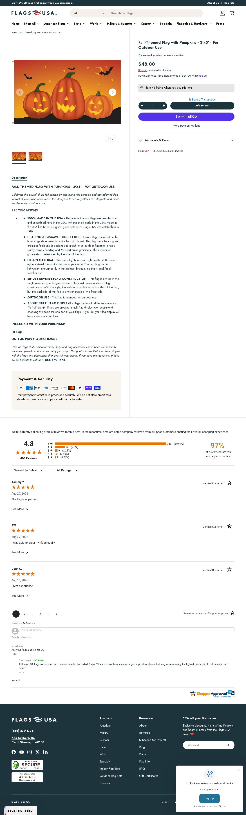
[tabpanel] (66, 273)
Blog (142, 747)
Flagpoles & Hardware (192, 24)
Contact (165, 801)
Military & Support (119, 24)
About (143, 725)
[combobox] (136, 13)
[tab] (19, 177)
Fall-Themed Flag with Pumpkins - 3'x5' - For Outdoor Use (42, 32)
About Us (213, 3)
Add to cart (202, 105)
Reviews (105, 783)
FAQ (142, 769)
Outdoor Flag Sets (111, 776)
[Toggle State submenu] (84, 23)
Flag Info (229, 3)
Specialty (166, 24)
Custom (146, 24)
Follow (14, 654)
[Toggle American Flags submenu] (68, 23)
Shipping (142, 70)
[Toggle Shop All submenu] (38, 23)
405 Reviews (33, 458)
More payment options (186, 125)
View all (16, 680)
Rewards (144, 733)
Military (104, 733)
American (105, 725)
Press (220, 24)
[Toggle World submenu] (101, 23)
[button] (232, 13)
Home (16, 24)
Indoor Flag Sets (110, 769)
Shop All (29, 24)
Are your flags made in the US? (29, 650)
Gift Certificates (148, 776)
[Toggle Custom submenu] (154, 23)
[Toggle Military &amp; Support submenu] (135, 23)
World (94, 24)
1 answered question (150, 55)
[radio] (123, 443)
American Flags (54, 24)
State (77, 24)
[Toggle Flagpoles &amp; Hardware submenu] (210, 23)
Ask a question (175, 55)
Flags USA (143, 150)
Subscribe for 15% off (152, 740)
